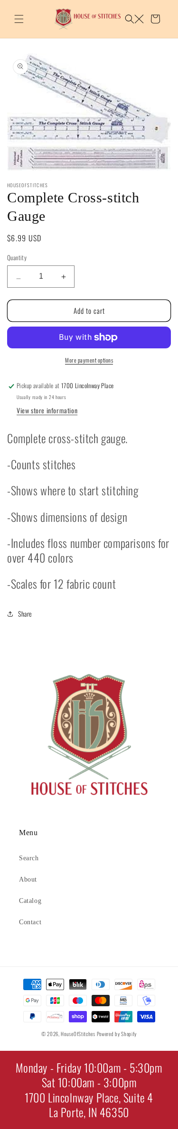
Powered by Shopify (117, 1034)
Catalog (30, 900)
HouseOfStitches (78, 1034)
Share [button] (25, 614)
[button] (19, 19)
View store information (47, 410)
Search (29, 858)
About (28, 879)
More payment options (89, 360)
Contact (30, 922)
